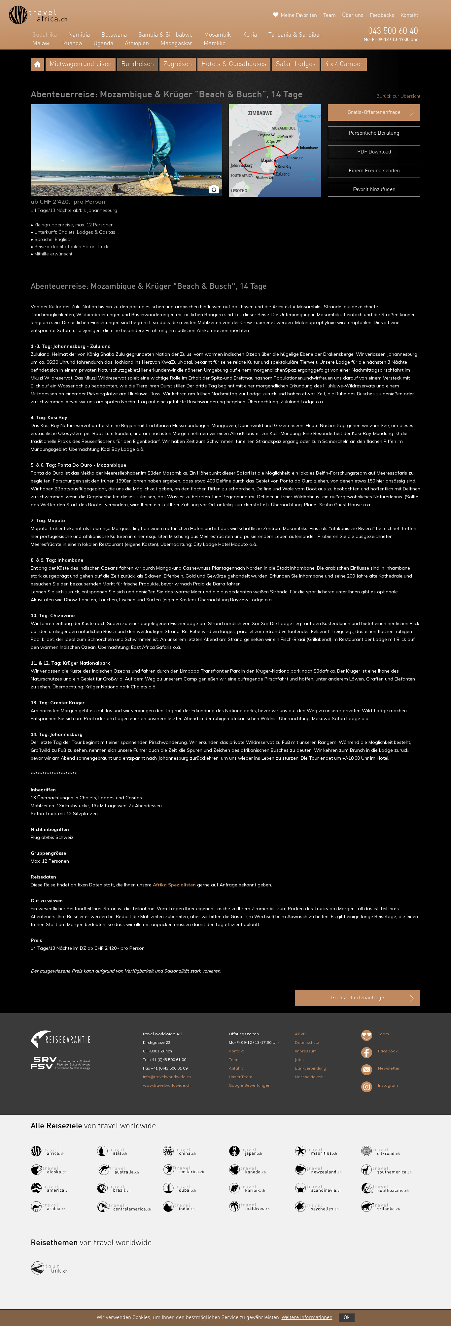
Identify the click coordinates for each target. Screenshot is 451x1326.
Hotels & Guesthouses (233, 64)
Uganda (103, 44)
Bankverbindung (310, 1068)
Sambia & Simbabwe (165, 35)
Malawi (41, 44)
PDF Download (374, 152)
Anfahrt (236, 1068)
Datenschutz (307, 1042)
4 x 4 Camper (344, 64)
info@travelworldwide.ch (167, 1076)
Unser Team (240, 1076)
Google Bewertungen (249, 1085)
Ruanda (72, 44)
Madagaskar (176, 44)
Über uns (353, 15)
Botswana (114, 35)
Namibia (79, 35)
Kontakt (409, 15)
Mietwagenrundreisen (81, 64)
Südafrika (44, 35)
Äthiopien (137, 44)
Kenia (249, 35)
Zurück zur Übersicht (398, 96)
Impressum (306, 1050)
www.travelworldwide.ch (167, 1085)
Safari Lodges (296, 64)
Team (329, 15)
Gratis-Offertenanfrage (374, 112)
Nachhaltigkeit (309, 1076)
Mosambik (217, 35)
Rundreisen (137, 64)
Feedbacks (382, 15)
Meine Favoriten (299, 15)
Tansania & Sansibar (295, 35)
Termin (235, 1059)
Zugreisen (177, 64)
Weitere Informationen (307, 1317)
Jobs (299, 1059)
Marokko (215, 44)
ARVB (300, 1033)
